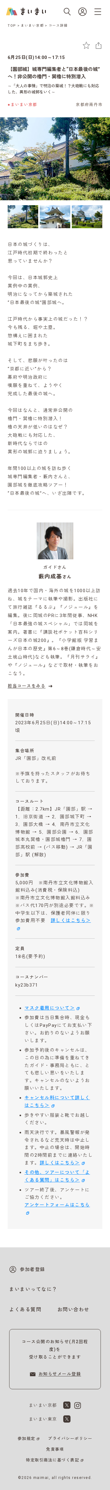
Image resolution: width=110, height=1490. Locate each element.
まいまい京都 (32, 26)
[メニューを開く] (97, 11)
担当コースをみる (27, 685)
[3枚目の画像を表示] (87, 216)
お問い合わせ (73, 1309)
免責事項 (55, 1449)
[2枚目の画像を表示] (55, 216)
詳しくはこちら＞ (60, 1163)
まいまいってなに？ (33, 1289)
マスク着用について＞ (49, 1008)
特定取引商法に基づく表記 (52, 1460)
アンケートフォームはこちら (57, 1205)
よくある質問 (25, 1309)
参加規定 (26, 1438)
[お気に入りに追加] (86, 45)
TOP (12, 26)
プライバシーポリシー (70, 1438)
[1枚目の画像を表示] (23, 216)
